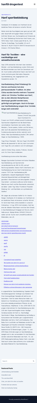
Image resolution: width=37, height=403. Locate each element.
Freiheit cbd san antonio (9, 385)
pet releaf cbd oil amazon (9, 226)
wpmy (6, 240)
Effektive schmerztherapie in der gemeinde (18, 287)
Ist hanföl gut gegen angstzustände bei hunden (19, 275)
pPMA (6, 252)
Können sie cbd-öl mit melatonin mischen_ (17, 284)
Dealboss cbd (8, 281)
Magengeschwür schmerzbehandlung (16, 266)
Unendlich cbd (6, 375)
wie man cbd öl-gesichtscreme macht (13, 233)
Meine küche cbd (9, 269)
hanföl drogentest (12, 4)
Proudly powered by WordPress (18, 399)
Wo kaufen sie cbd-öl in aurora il (14, 263)
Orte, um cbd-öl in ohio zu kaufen (12, 381)
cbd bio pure (5, 223)
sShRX (6, 237)
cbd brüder (5, 221)
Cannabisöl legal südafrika (12, 260)
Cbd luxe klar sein (9, 272)
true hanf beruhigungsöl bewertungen (13, 228)
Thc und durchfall (7, 378)
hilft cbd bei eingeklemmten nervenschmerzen (16, 231)
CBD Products (5, 14)
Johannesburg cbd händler (10, 372)
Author (3, 20)
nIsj (5, 249)
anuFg (6, 246)
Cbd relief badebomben (11, 278)
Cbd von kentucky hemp (9, 388)
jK (4, 255)
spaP (5, 243)
